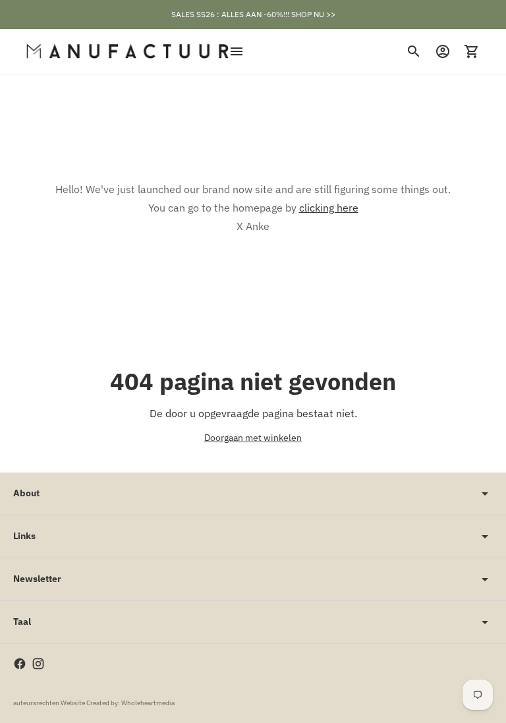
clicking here (328, 207)
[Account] (442, 51)
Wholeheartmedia (148, 703)
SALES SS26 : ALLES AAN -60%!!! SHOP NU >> (253, 14)
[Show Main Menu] (236, 51)
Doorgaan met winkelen (253, 438)
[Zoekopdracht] (413, 51)
